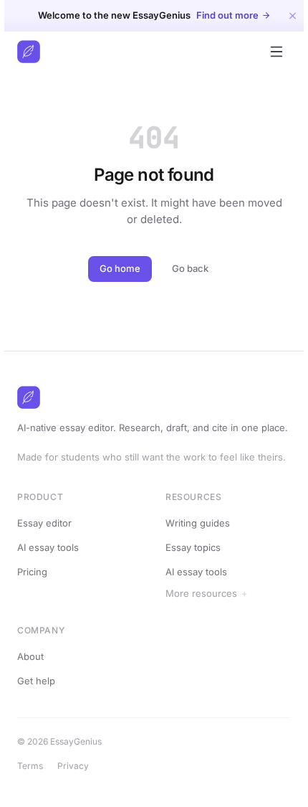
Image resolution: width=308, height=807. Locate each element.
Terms (34, 796)
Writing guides (197, 523)
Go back (190, 268)
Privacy (77, 796)
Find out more (227, 15)
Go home (120, 268)
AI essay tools (48, 547)
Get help (40, 711)
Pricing (32, 571)
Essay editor (44, 523)
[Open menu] (276, 51)
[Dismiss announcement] (292, 15)
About (34, 686)
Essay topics (193, 547)
